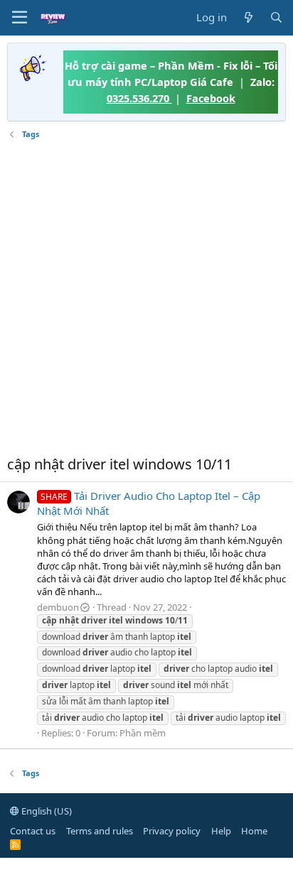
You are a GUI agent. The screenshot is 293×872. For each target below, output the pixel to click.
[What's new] (248, 17)
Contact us (32, 830)
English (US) (45, 811)
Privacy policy (172, 830)
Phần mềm (142, 732)
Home (254, 830)
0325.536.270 (139, 98)
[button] (19, 18)
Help (221, 830)
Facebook (210, 98)
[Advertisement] (146, 297)
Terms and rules (99, 830)
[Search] (276, 17)
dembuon (58, 607)
